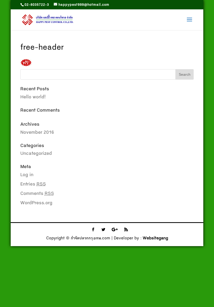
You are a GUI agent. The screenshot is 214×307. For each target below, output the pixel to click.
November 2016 (37, 132)
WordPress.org (36, 203)
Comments (37, 193)
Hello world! (33, 97)
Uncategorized (36, 153)
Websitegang (155, 238)
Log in (26, 175)
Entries (33, 184)
